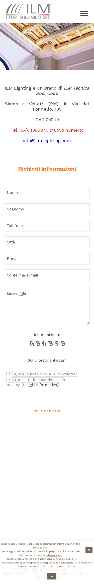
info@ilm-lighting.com (47, 140)
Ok (51, 576)
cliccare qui (54, 555)
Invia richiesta (47, 411)
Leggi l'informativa (40, 385)
